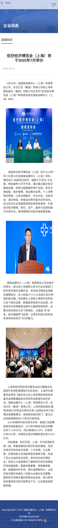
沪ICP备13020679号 (29, 516)
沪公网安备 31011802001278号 (26, 520)
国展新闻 (6, 40)
